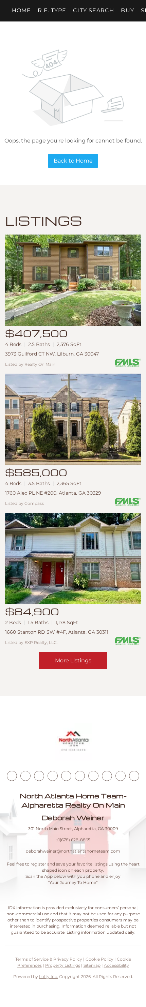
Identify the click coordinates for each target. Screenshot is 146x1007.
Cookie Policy (99, 959)
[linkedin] (25, 776)
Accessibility (116, 965)
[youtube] (80, 776)
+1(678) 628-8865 (73, 839)
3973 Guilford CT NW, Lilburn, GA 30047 (52, 354)
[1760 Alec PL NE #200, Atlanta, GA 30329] (73, 419)
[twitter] (39, 776)
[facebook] (12, 776)
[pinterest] (120, 776)
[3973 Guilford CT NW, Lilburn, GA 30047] (73, 280)
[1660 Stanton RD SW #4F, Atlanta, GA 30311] (73, 558)
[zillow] (53, 776)
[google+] (134, 776)
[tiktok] (93, 776)
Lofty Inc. (48, 976)
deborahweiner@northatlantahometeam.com (73, 851)
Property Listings (62, 965)
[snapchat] (107, 776)
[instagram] (66, 776)
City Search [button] (93, 10)
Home (21, 10)
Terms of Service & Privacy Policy (48, 959)
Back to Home (73, 160)
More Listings (73, 660)
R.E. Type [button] (52, 10)
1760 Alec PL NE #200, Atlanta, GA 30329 (53, 493)
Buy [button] (127, 10)
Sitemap (92, 965)
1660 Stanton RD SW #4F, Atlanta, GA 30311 (56, 632)
